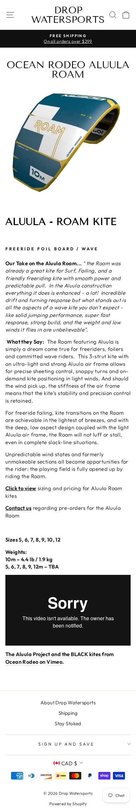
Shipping (68, 713)
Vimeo (54, 661)
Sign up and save (66, 744)
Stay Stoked (68, 723)
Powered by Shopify (68, 803)
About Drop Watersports (68, 703)
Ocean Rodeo (22, 661)
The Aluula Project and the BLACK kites (53, 654)
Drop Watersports (68, 14)
